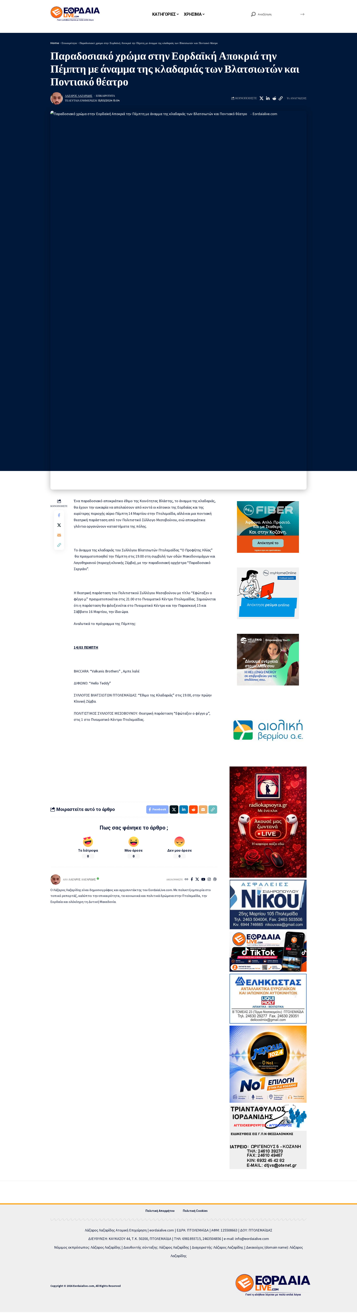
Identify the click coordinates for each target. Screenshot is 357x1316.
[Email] (59, 535)
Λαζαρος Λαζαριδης (78, 95)
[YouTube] (203, 879)
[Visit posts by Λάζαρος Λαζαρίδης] (56, 98)
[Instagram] (209, 879)
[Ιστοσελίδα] (186, 879)
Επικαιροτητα (105, 95)
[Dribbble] (215, 879)
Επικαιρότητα (69, 43)
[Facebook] (191, 879)
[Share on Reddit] (274, 98)
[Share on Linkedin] (268, 98)
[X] (197, 879)
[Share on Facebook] (59, 515)
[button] (280, 98)
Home (54, 43)
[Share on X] (261, 98)
